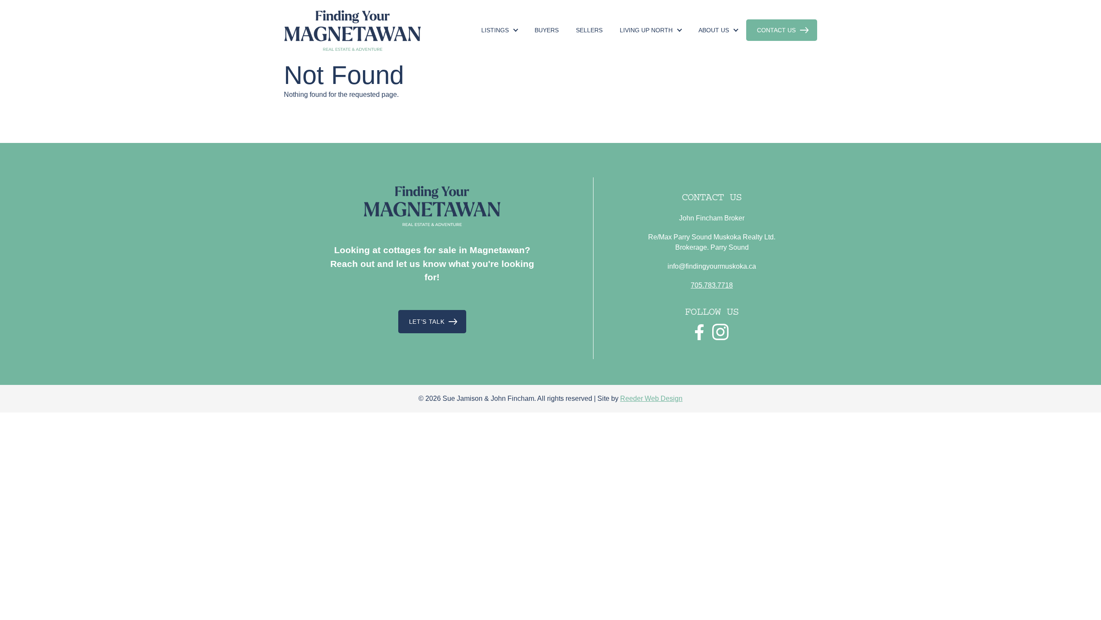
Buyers (547, 30)
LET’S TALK (427, 321)
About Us (713, 30)
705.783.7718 (712, 285)
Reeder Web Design (651, 398)
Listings (495, 30)
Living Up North (646, 30)
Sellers (589, 30)
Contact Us (776, 30)
